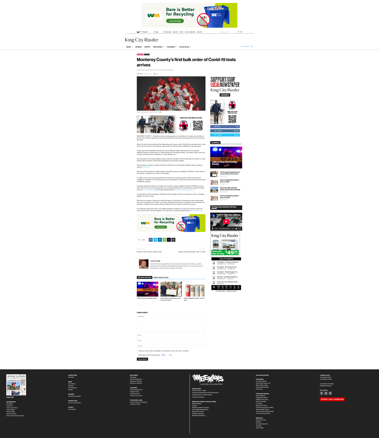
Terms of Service (11, 413)
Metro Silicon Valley (262, 385)
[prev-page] (138, 304)
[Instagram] (241, 32)
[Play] (213, 229)
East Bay (258, 426)
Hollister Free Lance (262, 399)
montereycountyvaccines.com (184, 190)
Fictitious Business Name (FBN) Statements (205, 392)
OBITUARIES (134, 375)
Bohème (258, 422)
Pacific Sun (259, 389)
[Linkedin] (160, 240)
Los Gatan (259, 403)
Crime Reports (72, 388)
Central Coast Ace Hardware (138, 402)
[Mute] (236, 229)
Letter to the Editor (12, 408)
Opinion (70, 389)
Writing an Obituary (136, 381)
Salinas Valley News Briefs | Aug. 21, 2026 (229, 181)
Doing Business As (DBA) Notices (202, 395)
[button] (247, 46)
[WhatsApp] (164, 240)
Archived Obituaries (136, 379)
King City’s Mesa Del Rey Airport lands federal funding (230, 189)
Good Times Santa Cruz (263, 383)
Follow (236, 130)
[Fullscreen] (240, 229)
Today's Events (134, 391)
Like (237, 126)
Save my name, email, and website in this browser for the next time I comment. (164, 351)
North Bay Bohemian (262, 387)
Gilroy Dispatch (260, 395)
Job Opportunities (325, 377)
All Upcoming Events (136, 389)
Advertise (71, 377)
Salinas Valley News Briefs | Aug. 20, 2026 (229, 196)
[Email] (169, 240)
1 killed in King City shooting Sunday (147, 298)
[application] (226, 222)
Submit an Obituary (136, 383)
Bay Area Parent (261, 420)
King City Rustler (261, 401)
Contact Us (9, 406)
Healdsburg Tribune (262, 397)
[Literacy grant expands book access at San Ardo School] (171, 289)
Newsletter (9, 404)
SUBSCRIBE (10, 397)
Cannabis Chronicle (262, 424)
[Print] (173, 240)
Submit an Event (135, 393)
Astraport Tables (135, 404)
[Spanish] (157, 32)
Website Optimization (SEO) (200, 407)
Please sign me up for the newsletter (149, 355)
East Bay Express (261, 381)
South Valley (260, 428)
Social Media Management (200, 409)
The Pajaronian (260, 411)
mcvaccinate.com (196, 210)
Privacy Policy (10, 412)
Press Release (10, 410)
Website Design (196, 403)
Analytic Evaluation (198, 413)
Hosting (194, 405)
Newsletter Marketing (198, 415)
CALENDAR (133, 388)
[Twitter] (155, 240)
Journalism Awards (326, 379)
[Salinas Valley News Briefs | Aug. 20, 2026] (214, 198)
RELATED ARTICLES (144, 277)
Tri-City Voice (260, 413)
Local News (140, 54)
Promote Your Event (136, 395)
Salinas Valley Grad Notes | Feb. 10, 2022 (192, 252)
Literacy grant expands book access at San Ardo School (230, 173)
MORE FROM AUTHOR (161, 277)
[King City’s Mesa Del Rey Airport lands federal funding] (214, 190)
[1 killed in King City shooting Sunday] (147, 289)
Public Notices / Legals (199, 390)
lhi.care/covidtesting (148, 190)
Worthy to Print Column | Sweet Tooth (149, 252)
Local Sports (72, 409)
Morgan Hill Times (261, 405)
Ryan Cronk (140, 74)
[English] (155, 32)
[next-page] (141, 304)
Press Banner (260, 407)
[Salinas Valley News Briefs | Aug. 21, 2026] (194, 289)
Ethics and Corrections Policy (15, 415)
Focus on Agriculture (74, 403)
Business (71, 386)
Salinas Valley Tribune (262, 409)
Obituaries (133, 377)
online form (146, 167)
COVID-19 (146, 54)
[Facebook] (238, 32)
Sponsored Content (198, 411)
